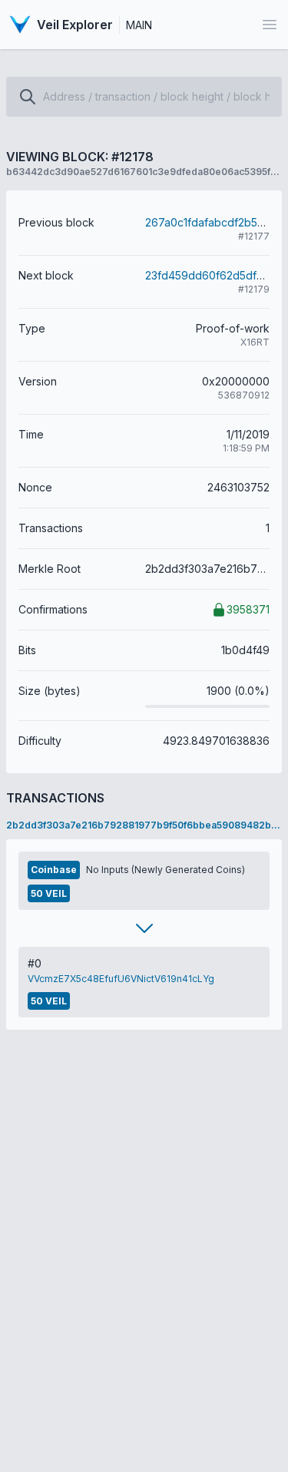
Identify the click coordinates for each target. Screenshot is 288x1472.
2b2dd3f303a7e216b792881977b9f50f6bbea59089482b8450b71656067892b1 (144, 825)
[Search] (27, 96)
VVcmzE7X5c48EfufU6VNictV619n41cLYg (121, 978)
